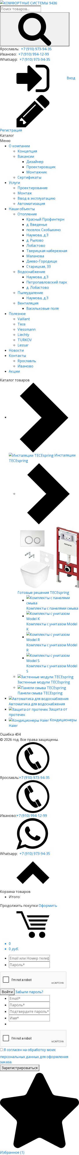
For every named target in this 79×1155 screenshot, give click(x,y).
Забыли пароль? (29, 991)
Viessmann (27, 329)
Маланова (35, 256)
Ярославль (27, 360)
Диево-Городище (41, 261)
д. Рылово (34, 240)
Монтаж (25, 193)
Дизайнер (34, 161)
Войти (7, 991)
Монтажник (36, 172)
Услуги (14, 182)
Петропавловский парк (46, 282)
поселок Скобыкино (43, 229)
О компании (19, 146)
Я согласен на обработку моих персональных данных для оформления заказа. (34, 1055)
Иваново (25, 366)
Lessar (23, 345)
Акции (14, 371)
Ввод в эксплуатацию (36, 198)
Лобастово (35, 245)
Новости (16, 350)
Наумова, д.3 (37, 235)
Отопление (27, 214)
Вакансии (26, 156)
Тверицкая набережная (46, 250)
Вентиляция (28, 303)
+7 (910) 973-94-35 (36, 49)
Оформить (48, 905)
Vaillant (24, 318)
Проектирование (33, 187)
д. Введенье (36, 224)
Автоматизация (31, 203)
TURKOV (25, 339)
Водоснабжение (31, 271)
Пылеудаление (30, 292)
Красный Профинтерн (45, 219)
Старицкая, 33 (38, 266)
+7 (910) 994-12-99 (33, 54)
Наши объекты (22, 208)
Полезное (17, 313)
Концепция (27, 151)
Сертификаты (29, 177)
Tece (21, 324)
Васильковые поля (42, 308)
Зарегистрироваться (20, 1067)
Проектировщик (41, 166)
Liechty (23, 334)
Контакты (17, 355)
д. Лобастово (37, 287)
